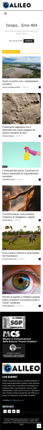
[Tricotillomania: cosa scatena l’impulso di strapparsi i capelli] (21, 198)
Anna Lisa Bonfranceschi (11, 87)
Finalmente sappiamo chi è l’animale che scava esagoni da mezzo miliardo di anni (18, 130)
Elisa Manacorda (9, 179)
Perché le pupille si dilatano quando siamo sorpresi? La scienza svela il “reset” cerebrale (21, 300)
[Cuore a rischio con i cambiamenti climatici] (21, 67)
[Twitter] (18, 411)
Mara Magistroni (9, 306)
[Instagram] (9, 411)
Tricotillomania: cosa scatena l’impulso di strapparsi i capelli (18, 215)
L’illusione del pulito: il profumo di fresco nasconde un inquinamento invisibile (20, 173)
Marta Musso (7, 220)
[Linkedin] (13, 411)
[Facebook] (5, 411)
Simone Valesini (8, 136)
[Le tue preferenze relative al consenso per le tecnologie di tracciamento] (39, 426)
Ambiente (6, 77)
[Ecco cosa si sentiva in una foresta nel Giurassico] (21, 238)
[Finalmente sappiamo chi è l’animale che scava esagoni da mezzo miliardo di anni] (21, 108)
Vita (4, 123)
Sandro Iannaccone (10, 259)
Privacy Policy (30, 423)
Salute (5, 166)
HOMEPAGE (28, 41)
